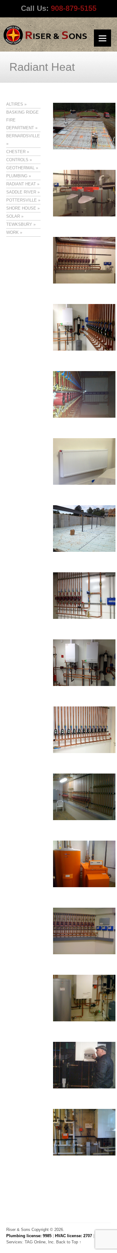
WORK (12, 232)
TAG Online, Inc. (40, 1242)
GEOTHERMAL (20, 168)
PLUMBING (16, 176)
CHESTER (16, 151)
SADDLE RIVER (21, 192)
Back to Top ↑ (68, 1242)
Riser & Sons (18, 1229)
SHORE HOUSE (21, 208)
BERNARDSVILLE (23, 136)
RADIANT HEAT (21, 184)
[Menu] (102, 38)
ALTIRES (14, 104)
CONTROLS (17, 159)
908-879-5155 (73, 8)
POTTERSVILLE (21, 200)
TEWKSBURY (19, 224)
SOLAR (13, 216)
